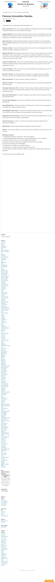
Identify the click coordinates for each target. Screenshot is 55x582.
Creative (2, 289)
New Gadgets (4, 368)
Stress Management (5, 437)
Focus (2, 314)
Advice (2, 243)
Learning (3, 349)
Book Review (3, 262)
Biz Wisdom (3, 259)
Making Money (4, 351)
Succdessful (3, 438)
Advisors (3, 244)
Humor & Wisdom (4, 333)
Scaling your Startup (5, 411)
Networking (3, 364)
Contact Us (3, 505)
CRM (2, 291)
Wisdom (2, 465)
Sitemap (33, 570)
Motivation (3, 362)
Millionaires (3, 360)
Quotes (2, 402)
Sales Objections (4, 408)
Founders (3, 317)
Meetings (3, 356)
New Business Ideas (5, 366)
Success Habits (4, 443)
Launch (2, 341)
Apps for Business (5, 250)
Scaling (2, 409)
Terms (2, 456)
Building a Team (4, 270)
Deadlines (3, 300)
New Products (4, 370)
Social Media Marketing (3, 415)
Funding (2, 321)
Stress (2, 435)
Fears (2, 311)
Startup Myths (4, 428)
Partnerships (3, 378)
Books (2, 263)
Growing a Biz (4, 326)
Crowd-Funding (4, 292)
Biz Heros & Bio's (4, 257)
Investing (3, 338)
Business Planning (5, 276)
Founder (2, 315)
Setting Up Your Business (4, 521)
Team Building (4, 453)
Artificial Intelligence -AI (5, 252)
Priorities (3, 390)
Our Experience (4, 501)
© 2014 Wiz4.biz (23, 570)
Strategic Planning (5, 432)
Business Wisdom (5, 280)
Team (2, 451)
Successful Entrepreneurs (4, 447)
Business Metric (4, 273)
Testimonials (3, 504)
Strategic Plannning (5, 434)
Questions (3, 401)
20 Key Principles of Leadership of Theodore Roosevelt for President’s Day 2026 (4, 555)
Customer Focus (4, 296)
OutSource (3, 375)
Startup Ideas (4, 424)
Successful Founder (5, 449)
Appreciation (3, 247)
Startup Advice (4, 423)
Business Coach (4, 272)
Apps (2, 248)
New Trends (3, 373)
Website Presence (5, 464)
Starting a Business (5, 420)
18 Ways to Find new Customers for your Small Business (4, 563)
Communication (4, 284)
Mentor (2, 358)
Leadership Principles (5, 345)
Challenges (3, 283)
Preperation (3, 389)
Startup (2, 421)
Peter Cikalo (6, 18)
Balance (2, 254)
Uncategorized (4, 460)
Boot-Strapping (4, 265)
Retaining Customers (5, 404)
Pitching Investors (5, 383)
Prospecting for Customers (4, 399)
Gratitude (3, 325)
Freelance (3, 318)
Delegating (3, 303)
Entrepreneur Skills (5, 307)
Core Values (3, 288)
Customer (3, 295)
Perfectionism (4, 381)
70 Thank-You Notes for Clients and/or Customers (4, 544)
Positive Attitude (4, 385)
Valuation (3, 461)
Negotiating (3, 363)
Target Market (4, 450)
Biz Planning (14, 12)
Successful (3, 445)
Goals (2, 323)
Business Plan (4, 274)
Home (9, 12)
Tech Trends (3, 454)
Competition (3, 287)
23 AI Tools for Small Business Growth (4, 549)
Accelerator (3, 242)
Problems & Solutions (5, 392)
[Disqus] (27, 175)
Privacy (29, 570)
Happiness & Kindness (3, 330)
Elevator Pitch (4, 304)
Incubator (3, 336)
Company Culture (4, 285)
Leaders (2, 342)
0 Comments (12, 18)
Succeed (3, 439)
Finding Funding (4, 313)
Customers (3, 299)
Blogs (2, 261)
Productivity (3, 394)
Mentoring (3, 359)
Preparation (3, 388)
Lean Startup (3, 348)
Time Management (5, 457)
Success (3, 442)
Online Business (4, 374)
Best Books (3, 255)
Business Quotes (4, 277)
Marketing (3, 355)
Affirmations (3, 246)
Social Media (3, 413)
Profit (2, 396)
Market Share (4, 353)
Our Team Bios (4, 502)
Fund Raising (3, 319)
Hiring (2, 332)
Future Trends (4, 322)
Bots (2, 268)
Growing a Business (5, 328)
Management (3, 352)
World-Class (3, 466)
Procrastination (4, 393)
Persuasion (3, 382)
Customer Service (4, 298)
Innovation (3, 337)
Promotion (3, 397)
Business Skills (4, 278)
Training (2, 458)
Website (2, 462)
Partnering (3, 377)
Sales (2, 407)
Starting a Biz (4, 419)
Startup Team (4, 430)
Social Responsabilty (5, 417)
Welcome (3, 499)
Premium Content (4, 386)
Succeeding (3, 441)
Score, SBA (3, 527)
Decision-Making (4, 302)
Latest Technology (5, 340)
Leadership (3, 344)
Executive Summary (5, 308)
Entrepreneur (3, 306)
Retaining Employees (5, 405)
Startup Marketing (4, 427)
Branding (3, 269)
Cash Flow (3, 281)
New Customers (4, 367)
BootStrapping (4, 266)
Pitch (2, 514)
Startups (3, 431)
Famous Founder (4, 310)
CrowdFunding (4, 293)
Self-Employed (4, 412)
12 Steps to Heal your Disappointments (4, 535)
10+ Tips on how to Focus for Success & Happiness (4, 539)
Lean (2, 347)
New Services (4, 371)
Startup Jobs (3, 426)
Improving (3, 334)
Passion (2, 379)
